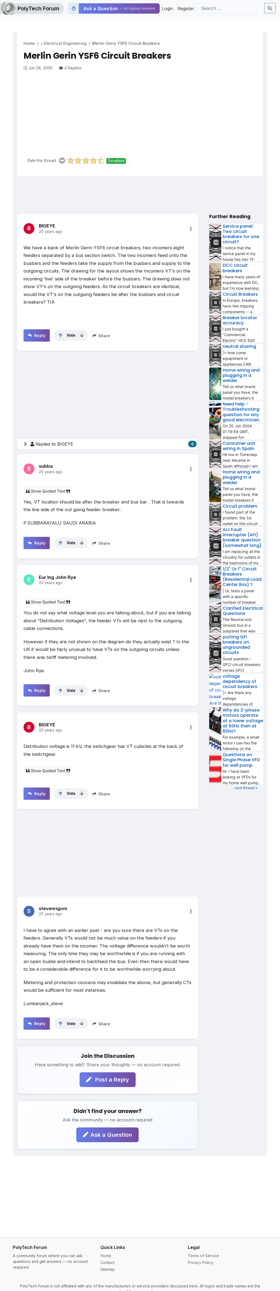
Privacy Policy (200, 1262)
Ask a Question (111, 1135)
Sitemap (107, 1269)
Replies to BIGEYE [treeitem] (115, 444)
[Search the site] (270, 8)
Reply (39, 335)
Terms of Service (203, 1255)
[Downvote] (82, 335)
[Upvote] (60, 335)
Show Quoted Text (48, 491)
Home (29, 43)
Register (185, 8)
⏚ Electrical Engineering (63, 43)
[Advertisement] (143, 112)
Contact (107, 1262)
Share (103, 335)
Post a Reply (111, 1079)
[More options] (191, 229)
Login (167, 8)
